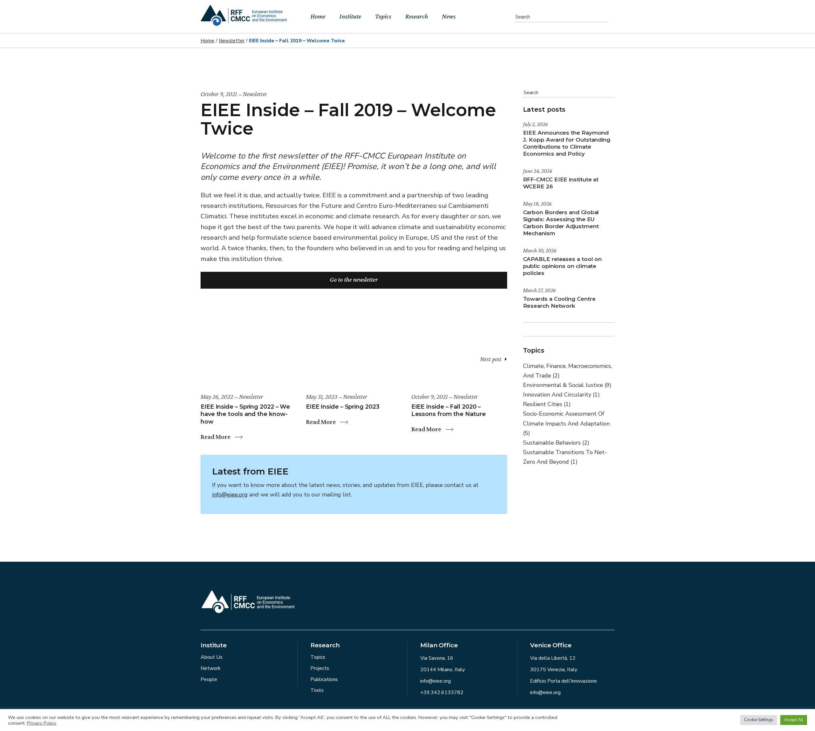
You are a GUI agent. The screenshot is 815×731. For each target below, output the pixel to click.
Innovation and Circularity (561, 394)
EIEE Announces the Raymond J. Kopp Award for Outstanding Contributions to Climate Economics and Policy (567, 143)
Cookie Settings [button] (758, 720)
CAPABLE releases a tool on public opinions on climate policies (562, 266)
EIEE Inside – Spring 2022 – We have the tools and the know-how (245, 414)
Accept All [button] (793, 720)
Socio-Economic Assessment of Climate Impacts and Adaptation (566, 423)
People (209, 679)
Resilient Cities (547, 404)
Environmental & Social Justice (567, 385)
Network (211, 668)
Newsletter (231, 41)
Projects (319, 668)
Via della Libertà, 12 (553, 658)
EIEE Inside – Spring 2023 (342, 406)
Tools (317, 690)
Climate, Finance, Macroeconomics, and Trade (567, 370)
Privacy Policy (41, 723)
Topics (317, 657)
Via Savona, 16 (436, 658)
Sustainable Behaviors (556, 442)
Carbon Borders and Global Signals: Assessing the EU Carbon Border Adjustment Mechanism (561, 222)
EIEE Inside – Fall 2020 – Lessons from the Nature (448, 410)
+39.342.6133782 (442, 692)
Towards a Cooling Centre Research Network (559, 302)
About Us (212, 657)
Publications (324, 679)
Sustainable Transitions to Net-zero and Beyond (565, 457)
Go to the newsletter (354, 279)
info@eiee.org (230, 494)
